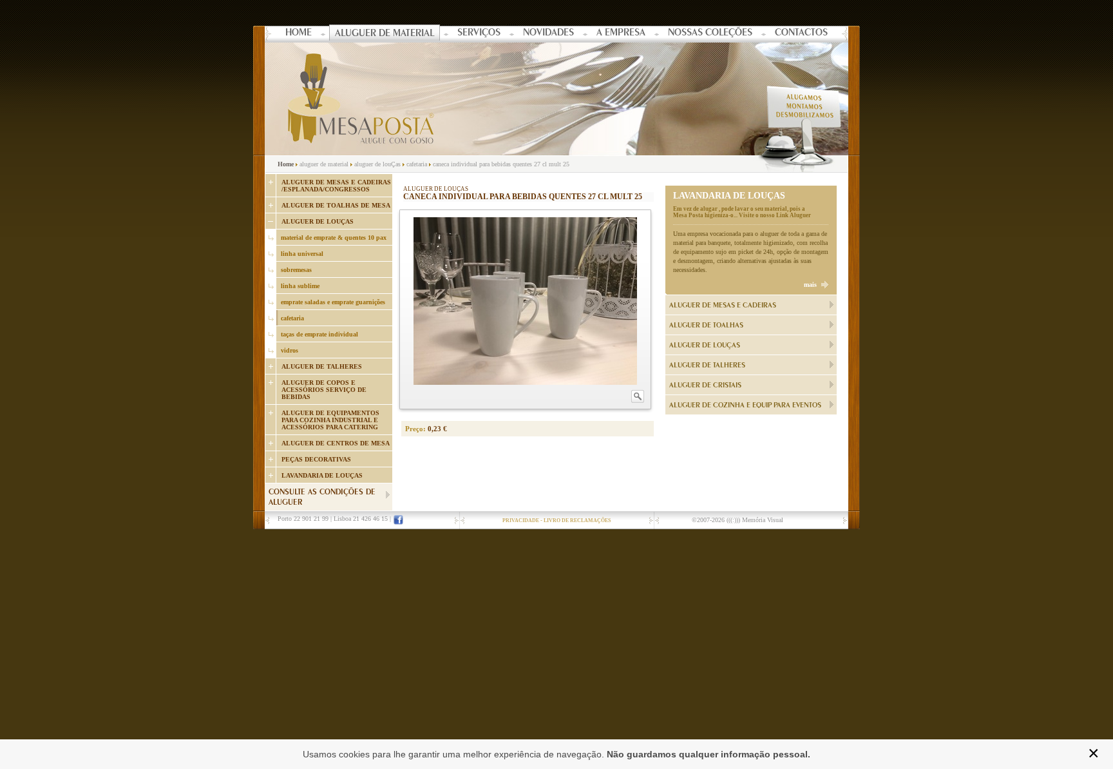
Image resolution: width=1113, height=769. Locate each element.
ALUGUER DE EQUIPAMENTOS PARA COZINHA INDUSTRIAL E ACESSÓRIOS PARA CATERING (330, 420)
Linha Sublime (300, 285)
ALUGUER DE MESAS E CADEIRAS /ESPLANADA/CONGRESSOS (336, 186)
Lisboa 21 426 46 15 (361, 518)
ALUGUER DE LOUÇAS (317, 221)
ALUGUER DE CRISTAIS (705, 385)
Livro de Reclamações (577, 520)
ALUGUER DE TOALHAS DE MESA (335, 205)
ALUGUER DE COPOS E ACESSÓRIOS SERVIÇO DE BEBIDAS (323, 389)
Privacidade (520, 520)
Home (298, 33)
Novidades (548, 33)
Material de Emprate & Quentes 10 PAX (333, 237)
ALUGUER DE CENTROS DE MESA (335, 443)
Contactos (801, 33)
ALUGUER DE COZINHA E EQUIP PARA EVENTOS (745, 405)
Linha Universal (302, 253)
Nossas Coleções (710, 33)
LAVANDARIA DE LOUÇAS (322, 475)
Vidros (289, 350)
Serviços (478, 33)
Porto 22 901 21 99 (303, 518)
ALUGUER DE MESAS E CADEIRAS (722, 305)
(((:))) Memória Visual (755, 519)
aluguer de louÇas (377, 164)
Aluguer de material (384, 34)
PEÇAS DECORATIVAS (316, 459)
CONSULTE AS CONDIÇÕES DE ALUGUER (322, 498)
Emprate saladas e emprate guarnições (333, 302)
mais (810, 284)
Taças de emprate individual (319, 334)
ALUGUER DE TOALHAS (706, 325)
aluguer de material (324, 164)
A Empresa (620, 33)
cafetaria (416, 164)
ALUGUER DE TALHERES (321, 366)
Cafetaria (292, 318)
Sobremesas (296, 269)
